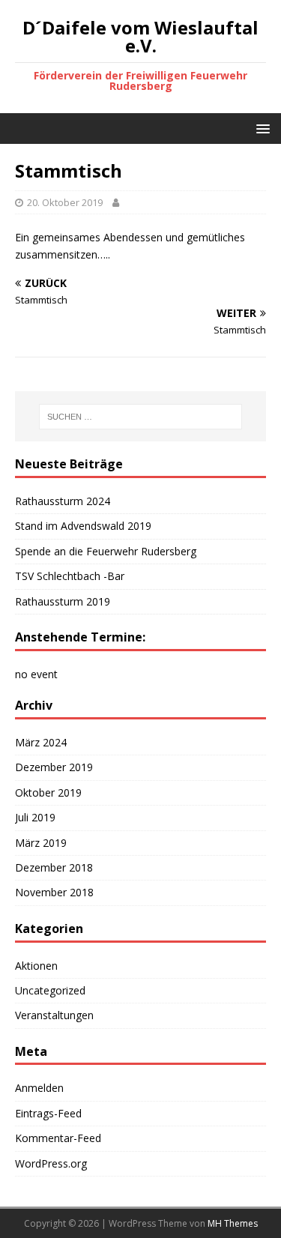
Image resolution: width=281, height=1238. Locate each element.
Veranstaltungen (54, 1015)
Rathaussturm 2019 (62, 601)
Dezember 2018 (54, 867)
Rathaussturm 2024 (62, 501)
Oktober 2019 (48, 792)
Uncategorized (50, 990)
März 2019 (41, 843)
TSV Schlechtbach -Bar (69, 576)
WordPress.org (51, 1163)
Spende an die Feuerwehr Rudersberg (105, 551)
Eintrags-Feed (48, 1113)
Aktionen (36, 965)
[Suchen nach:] (141, 416)
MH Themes (233, 1223)
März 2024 (41, 742)
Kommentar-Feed (58, 1138)
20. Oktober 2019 (65, 202)
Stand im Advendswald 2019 (83, 526)
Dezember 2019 (54, 767)
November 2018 (54, 892)
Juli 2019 (35, 817)
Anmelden (39, 1088)
